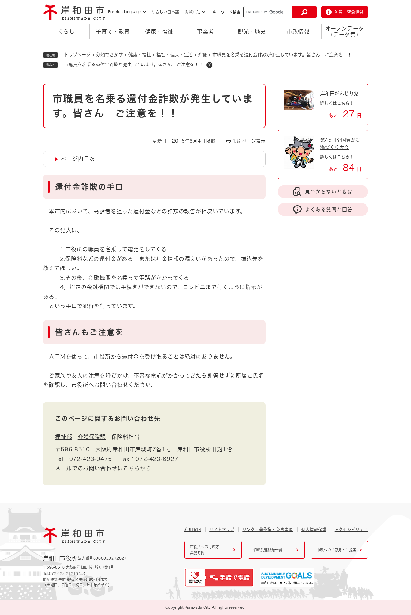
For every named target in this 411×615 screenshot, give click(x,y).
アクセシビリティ (351, 529)
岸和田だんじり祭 (339, 93)
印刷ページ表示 (249, 141)
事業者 (205, 31)
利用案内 (192, 529)
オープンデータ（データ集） (344, 31)
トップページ (77, 54)
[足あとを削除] (209, 65)
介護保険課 (92, 437)
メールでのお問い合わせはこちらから (103, 468)
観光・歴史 (252, 31)
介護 (202, 54)
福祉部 (63, 437)
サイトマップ (221, 529)
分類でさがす (109, 54)
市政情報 (298, 31)
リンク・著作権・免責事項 (267, 529)
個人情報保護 (313, 529)
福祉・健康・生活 (174, 54)
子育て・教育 (113, 31)
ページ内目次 (78, 159)
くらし (66, 31)
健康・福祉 (159, 31)
